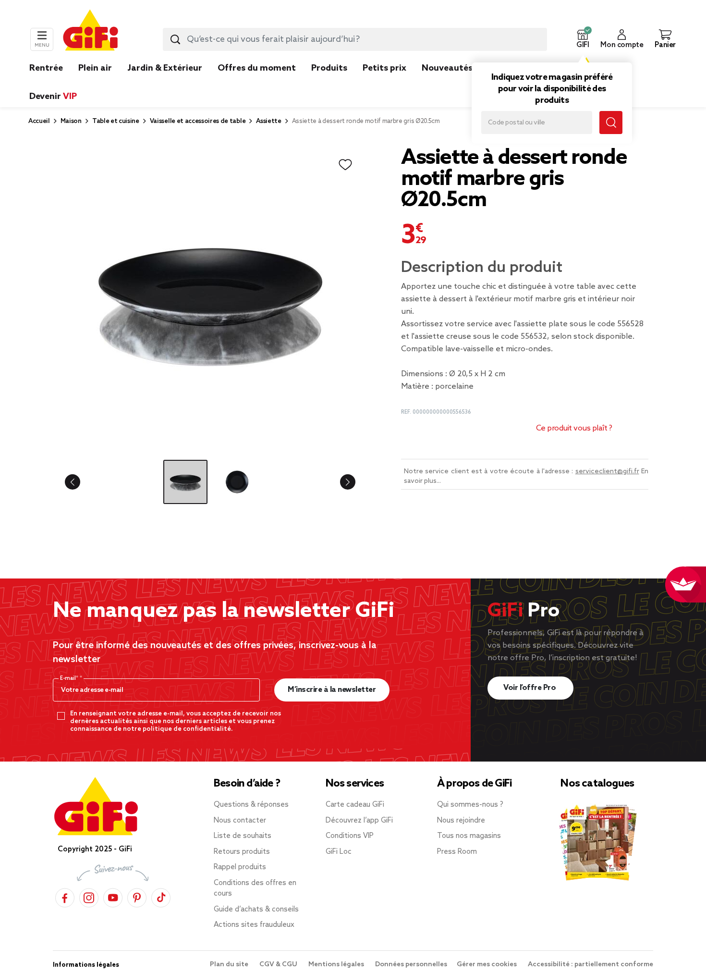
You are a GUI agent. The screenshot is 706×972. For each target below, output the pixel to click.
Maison (71, 121)
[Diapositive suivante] (340, 482)
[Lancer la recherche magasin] (610, 122)
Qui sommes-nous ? (470, 804)
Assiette (268, 121)
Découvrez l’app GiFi (359, 820)
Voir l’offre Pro (530, 687)
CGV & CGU (279, 964)
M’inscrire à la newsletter (332, 689)
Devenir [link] (53, 96)
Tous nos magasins (469, 836)
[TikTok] (160, 896)
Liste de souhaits (242, 836)
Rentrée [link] (46, 68)
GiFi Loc (339, 852)
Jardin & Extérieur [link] (164, 68)
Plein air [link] (95, 68)
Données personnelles (411, 964)
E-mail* (70, 678)
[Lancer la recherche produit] (175, 39)
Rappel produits (240, 867)
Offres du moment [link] (257, 68)
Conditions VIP (350, 836)
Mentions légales (336, 964)
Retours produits (242, 852)
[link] (329, 82)
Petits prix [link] (384, 68)
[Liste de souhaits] (345, 164)
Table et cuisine (115, 121)
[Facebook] (64, 896)
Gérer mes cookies (487, 964)
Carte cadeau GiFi (355, 804)
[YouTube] (112, 896)
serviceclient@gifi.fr (607, 472)
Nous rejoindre (461, 820)
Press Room (457, 852)
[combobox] (355, 39)
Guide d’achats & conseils (256, 909)
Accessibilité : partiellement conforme (590, 964)
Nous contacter (240, 820)
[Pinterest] (136, 896)
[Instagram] (88, 896)
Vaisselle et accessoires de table (197, 121)
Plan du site (230, 964)
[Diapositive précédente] (80, 482)
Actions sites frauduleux (254, 925)
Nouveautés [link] (447, 68)
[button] (582, 39)
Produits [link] (329, 68)
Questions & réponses (251, 804)
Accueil (39, 121)
